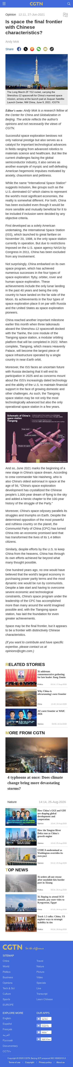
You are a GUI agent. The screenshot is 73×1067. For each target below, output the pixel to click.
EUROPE (8, 1005)
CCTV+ (7, 1051)
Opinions (8, 983)
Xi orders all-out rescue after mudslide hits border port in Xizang (51, 880)
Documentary (10, 1046)
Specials (41, 983)
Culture (7, 994)
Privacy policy (45, 1062)
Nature (40, 966)
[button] (7, 683)
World (6, 966)
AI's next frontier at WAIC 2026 (51, 712)
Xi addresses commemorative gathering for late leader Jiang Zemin (52, 674)
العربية (6, 1035)
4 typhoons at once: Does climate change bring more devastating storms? (35, 782)
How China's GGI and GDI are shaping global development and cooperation (52, 815)
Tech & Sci (9, 988)
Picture (40, 972)
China (6, 961)
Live (38, 988)
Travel (39, 961)
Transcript (41, 994)
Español (7, 1024)
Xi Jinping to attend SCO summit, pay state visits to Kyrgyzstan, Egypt (51, 900)
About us (60, 1062)
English (7, 1018)
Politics (7, 972)
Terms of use (15, 1062)
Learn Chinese (44, 999)
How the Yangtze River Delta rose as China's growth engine (49, 833)
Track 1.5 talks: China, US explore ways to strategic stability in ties (51, 919)
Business (8, 977)
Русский (8, 1040)
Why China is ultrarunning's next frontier (52, 692)
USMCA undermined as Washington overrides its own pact (50, 853)
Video (39, 977)
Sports (6, 999)
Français (7, 1029)
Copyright (30, 1062)
